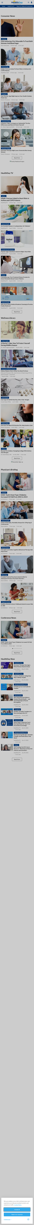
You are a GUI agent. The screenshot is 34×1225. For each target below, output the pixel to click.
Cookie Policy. (18, 1205)
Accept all (17, 1209)
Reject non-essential (17, 1214)
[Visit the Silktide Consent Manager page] (28, 1219)
